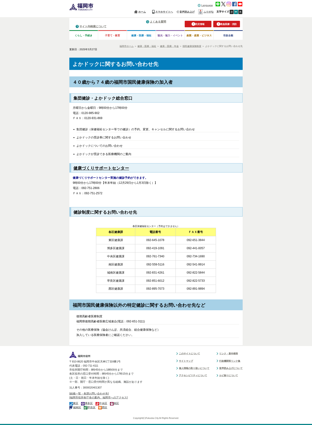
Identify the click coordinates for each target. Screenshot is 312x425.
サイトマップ (186, 361)
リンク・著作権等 (228, 353)
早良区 (91, 407)
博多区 (89, 403)
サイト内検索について (93, 26)
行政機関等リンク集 (229, 361)
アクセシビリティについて (193, 375)
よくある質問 (158, 21)
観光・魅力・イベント (170, 35)
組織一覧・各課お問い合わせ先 (89, 393)
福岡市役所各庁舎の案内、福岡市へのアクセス (98, 397)
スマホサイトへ (164, 11)
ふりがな (209, 11)
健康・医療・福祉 (141, 35)
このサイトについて (189, 353)
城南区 (77, 407)
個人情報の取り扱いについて (194, 368)
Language (207, 5)
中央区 (103, 403)
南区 (116, 403)
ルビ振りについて (228, 375)
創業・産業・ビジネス (199, 35)
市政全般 (228, 35)
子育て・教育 (112, 35)
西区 (104, 407)
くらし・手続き (83, 35)
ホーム (142, 11)
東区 (75, 403)
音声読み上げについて (231, 368)
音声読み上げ (187, 11)
